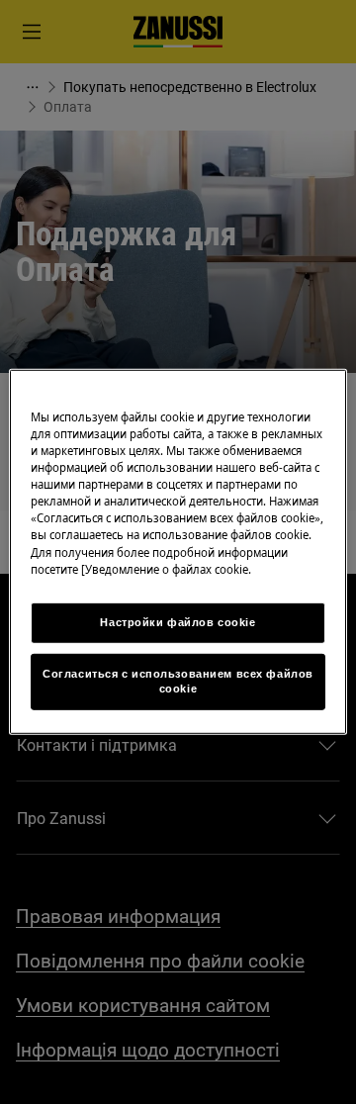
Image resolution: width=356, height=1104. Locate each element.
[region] (178, 552)
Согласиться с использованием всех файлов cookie (178, 680)
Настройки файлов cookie (177, 621)
